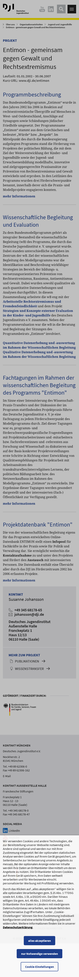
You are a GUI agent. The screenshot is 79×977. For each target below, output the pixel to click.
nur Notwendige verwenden (39, 954)
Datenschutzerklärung (18, 927)
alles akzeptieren (39, 941)
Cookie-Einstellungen (39, 967)
